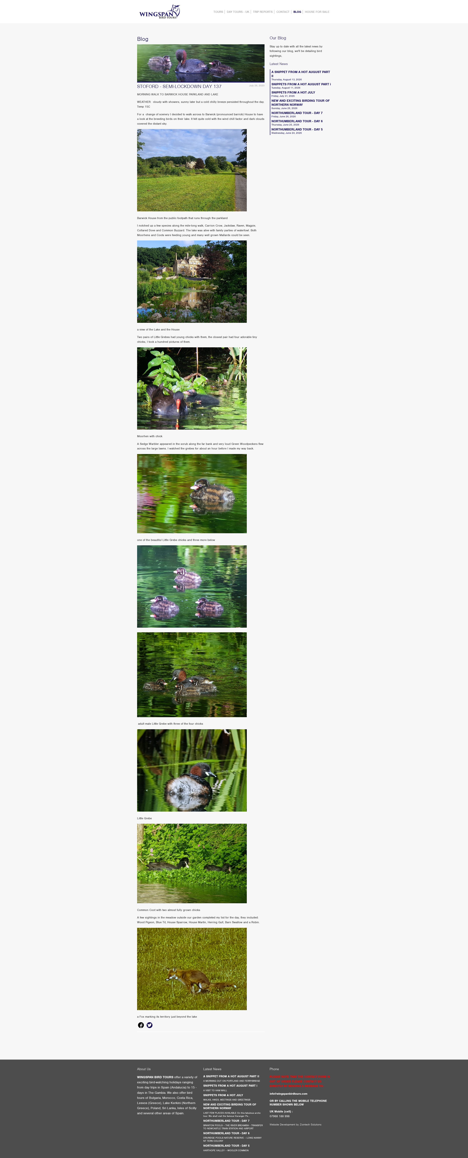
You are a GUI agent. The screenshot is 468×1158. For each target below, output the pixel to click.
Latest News (279, 64)
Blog (297, 12)
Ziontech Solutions (310, 1124)
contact (283, 12)
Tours (218, 12)
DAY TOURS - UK (238, 12)
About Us (144, 1069)
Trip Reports (263, 12)
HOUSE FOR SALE (317, 12)
